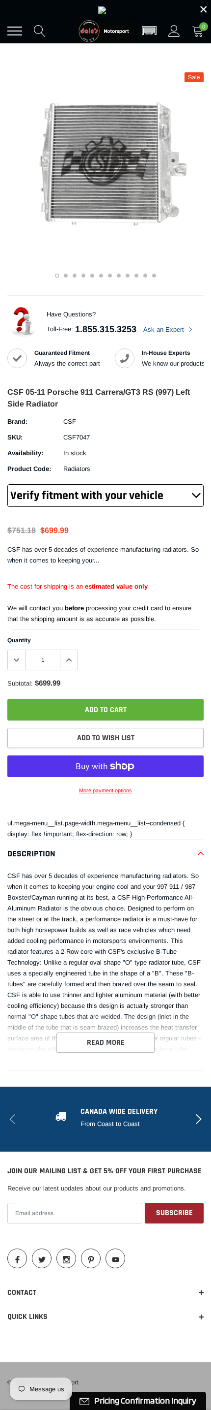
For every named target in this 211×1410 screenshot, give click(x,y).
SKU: (15, 437)
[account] (174, 30)
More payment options (105, 790)
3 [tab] (75, 276)
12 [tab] (154, 276)
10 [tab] (136, 276)
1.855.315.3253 (105, 329)
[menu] (14, 31)
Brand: (17, 421)
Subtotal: (20, 683)
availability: (25, 453)
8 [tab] (119, 276)
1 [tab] (57, 276)
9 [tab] (128, 276)
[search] (40, 31)
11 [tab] (145, 276)
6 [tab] (101, 276)
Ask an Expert (164, 329)
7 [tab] (110, 276)
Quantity (19, 640)
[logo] (105, 31)
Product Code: (29, 468)
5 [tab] (92, 276)
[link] (105, 9)
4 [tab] (83, 276)
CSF (69, 421)
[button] (149, 31)
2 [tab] (66, 276)
